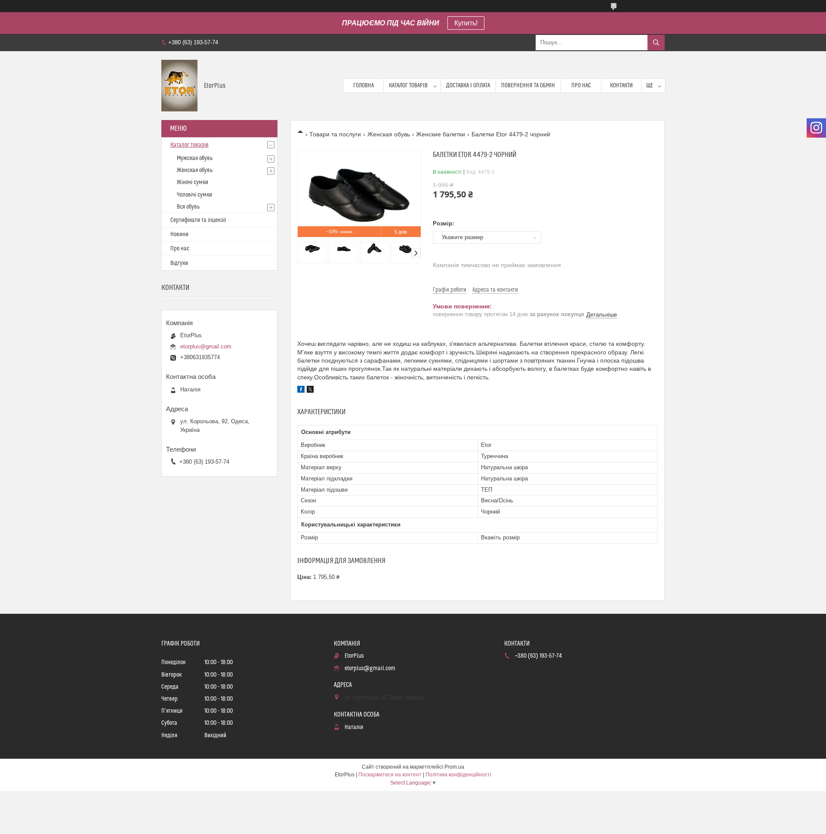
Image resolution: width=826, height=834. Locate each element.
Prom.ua (454, 767)
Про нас (581, 85)
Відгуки (179, 263)
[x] (310, 390)
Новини (179, 234)
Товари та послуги (335, 134)
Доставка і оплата (468, 85)
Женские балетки (440, 134)
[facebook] (301, 390)
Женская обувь (388, 134)
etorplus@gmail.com (205, 346)
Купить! (466, 23)
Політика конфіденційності (458, 775)
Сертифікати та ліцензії (198, 220)
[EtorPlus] (179, 85)
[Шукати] (656, 42)
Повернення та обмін (528, 85)
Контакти (621, 85)
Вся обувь (188, 206)
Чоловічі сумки (194, 194)
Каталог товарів (408, 85)
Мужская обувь (195, 158)
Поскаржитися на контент (390, 775)
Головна (363, 85)
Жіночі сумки (192, 182)
